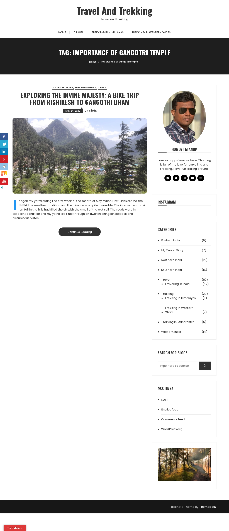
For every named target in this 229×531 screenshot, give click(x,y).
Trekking (167, 294)
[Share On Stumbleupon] (4, 174)
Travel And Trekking (114, 10)
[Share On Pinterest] (4, 159)
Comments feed (173, 419)
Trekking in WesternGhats (151, 32)
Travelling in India (177, 284)
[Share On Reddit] (4, 166)
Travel (79, 32)
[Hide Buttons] (2, 187)
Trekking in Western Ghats (179, 310)
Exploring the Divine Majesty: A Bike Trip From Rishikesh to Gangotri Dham (80, 98)
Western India (171, 332)
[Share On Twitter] (4, 144)
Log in (165, 400)
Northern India (85, 87)
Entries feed (169, 409)
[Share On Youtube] (4, 181)
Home (62, 32)
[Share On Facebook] (4, 136)
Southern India (171, 270)
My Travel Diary (62, 87)
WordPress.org (171, 429)
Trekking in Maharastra (177, 322)
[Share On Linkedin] (4, 151)
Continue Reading (79, 232)
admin (92, 110)
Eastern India (170, 240)
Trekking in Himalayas (107, 32)
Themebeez (207, 507)
